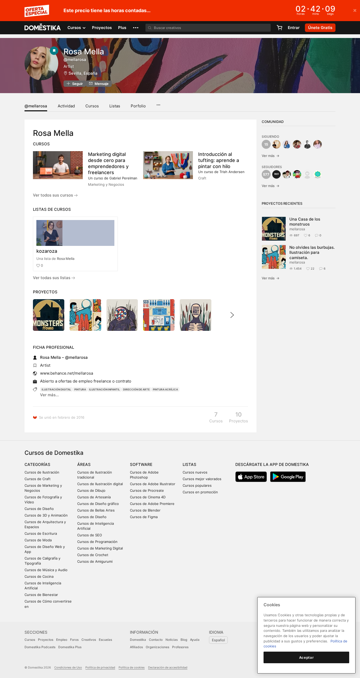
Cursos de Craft (38, 479)
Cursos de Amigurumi (95, 561)
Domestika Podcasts (40, 647)
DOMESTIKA (43, 27)
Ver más (270, 156)
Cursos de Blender (145, 510)
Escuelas (105, 640)
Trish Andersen (232, 172)
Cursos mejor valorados (202, 479)
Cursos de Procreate (147, 490)
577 (266, 174)
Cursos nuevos (195, 472)
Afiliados (136, 647)
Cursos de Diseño (39, 509)
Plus (122, 27)
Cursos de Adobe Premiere (152, 504)
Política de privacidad (100, 667)
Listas (114, 105)
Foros (74, 640)
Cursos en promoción (200, 492)
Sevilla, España (83, 73)
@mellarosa (36, 105)
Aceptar (306, 657)
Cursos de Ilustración (42, 472)
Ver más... (49, 394)
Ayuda (195, 640)
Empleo (61, 640)
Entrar (294, 27)
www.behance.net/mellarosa (66, 373)
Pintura (80, 389)
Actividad (66, 105)
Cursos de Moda (38, 540)
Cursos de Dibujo (91, 490)
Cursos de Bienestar (41, 595)
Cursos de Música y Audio (46, 570)
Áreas (84, 464)
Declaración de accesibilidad (167, 667)
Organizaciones (157, 647)
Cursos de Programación (97, 541)
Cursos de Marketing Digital (100, 548)
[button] (136, 27)
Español (218, 640)
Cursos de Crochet (92, 555)
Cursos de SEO (89, 535)
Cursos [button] (74, 27)
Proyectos (102, 27)
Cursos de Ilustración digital (100, 484)
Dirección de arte (136, 389)
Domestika (138, 640)
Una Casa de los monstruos (304, 222)
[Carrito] (279, 27)
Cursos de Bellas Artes (96, 510)
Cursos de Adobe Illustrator (152, 484)
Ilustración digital (56, 389)
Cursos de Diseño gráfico (98, 504)
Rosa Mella (65, 258)
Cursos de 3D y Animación (46, 515)
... (158, 103)
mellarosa (297, 229)
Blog (184, 640)
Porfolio (138, 105)
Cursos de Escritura (41, 533)
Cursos (92, 105)
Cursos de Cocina (39, 576)
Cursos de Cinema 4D (148, 497)
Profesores (180, 647)
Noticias (172, 640)
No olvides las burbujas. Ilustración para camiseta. (312, 252)
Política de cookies (132, 667)
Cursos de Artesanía (94, 497)
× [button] (355, 10)
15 (266, 144)
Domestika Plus (69, 647)
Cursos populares (197, 485)
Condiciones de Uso (68, 667)
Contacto (156, 640)
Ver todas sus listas (52, 277)
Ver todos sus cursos (53, 195)
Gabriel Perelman (123, 178)
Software (141, 464)
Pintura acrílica (165, 389)
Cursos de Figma (144, 517)
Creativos (88, 640)
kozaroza (46, 251)
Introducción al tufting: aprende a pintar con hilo (218, 160)
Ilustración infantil (104, 389)
